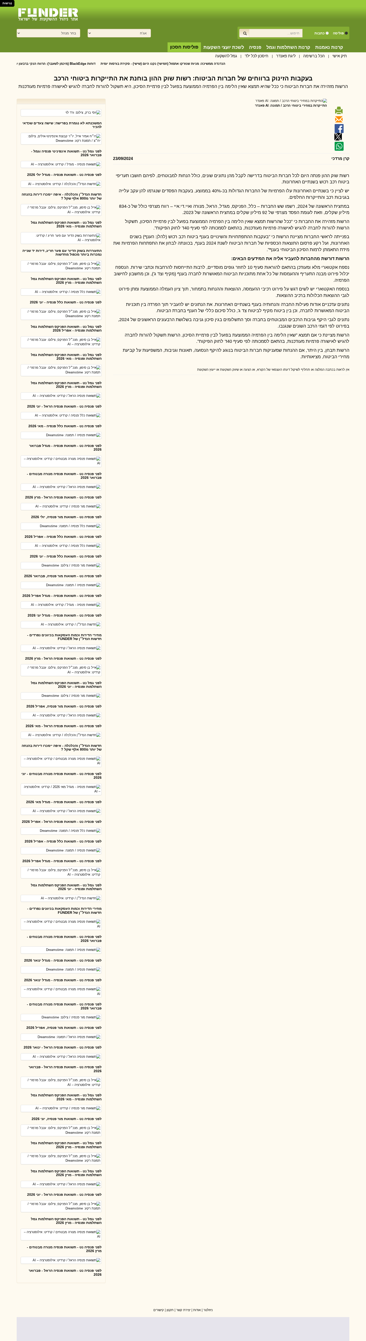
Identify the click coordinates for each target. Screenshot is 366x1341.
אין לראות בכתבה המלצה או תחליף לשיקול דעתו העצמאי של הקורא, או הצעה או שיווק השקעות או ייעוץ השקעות (273, 369)
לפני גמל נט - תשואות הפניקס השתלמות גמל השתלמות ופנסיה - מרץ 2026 (66, 280)
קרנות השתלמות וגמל (288, 47)
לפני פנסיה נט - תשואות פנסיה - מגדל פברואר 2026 (65, 447)
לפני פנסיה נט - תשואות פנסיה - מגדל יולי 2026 (64, 175)
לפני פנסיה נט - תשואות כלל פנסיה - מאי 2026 (65, 426)
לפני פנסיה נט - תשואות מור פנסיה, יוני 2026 (67, 1119)
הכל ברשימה (314, 56)
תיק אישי (339, 56)
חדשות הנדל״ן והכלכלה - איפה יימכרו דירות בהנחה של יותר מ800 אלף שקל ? (62, 196)
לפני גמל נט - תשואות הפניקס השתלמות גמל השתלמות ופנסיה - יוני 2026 (66, 685)
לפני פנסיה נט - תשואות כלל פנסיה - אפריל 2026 (63, 537)
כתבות (319, 33)
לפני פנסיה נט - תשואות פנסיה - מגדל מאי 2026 (64, 802)
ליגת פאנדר (286, 56)
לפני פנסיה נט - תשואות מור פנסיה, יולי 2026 (66, 517)
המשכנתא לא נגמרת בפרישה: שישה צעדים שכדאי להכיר (62, 125)
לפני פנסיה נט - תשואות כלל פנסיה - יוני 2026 (66, 302)
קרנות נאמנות (329, 47)
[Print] (338, 112)
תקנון (170, 1310)
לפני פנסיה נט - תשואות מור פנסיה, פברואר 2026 (63, 576)
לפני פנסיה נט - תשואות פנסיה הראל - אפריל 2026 (62, 822)
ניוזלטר (208, 1310)
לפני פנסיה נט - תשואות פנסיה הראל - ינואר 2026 (63, 1047)
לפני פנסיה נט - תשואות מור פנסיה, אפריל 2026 (64, 706)
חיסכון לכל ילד (256, 56)
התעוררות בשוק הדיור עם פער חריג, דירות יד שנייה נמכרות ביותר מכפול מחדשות (62, 252)
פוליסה (338, 33)
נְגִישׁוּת (7, 3)
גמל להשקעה (226, 56)
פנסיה (255, 47)
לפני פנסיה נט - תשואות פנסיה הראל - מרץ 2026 (63, 497)
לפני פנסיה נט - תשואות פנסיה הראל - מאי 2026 (64, 726)
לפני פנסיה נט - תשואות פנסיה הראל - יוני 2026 (64, 406)
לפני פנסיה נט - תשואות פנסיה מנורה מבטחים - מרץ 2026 (64, 1249)
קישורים (158, 1310)
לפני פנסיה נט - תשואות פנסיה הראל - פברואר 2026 (65, 1069)
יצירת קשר (183, 1310)
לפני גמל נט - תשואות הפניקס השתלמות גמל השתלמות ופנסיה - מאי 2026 (66, 224)
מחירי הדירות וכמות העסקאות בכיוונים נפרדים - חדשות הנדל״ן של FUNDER (64, 637)
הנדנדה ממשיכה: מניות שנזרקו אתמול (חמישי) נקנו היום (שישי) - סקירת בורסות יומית (192, 64)
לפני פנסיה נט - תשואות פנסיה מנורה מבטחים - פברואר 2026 (64, 476)
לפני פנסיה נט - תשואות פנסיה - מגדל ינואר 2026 (63, 960)
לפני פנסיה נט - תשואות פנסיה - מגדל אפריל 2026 (62, 596)
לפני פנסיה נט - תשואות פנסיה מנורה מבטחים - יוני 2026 (61, 775)
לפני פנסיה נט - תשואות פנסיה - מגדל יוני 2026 (65, 615)
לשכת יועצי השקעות (223, 47)
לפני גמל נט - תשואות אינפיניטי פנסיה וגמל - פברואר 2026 (66, 153)
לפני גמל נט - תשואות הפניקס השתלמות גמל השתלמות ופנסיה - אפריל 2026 (66, 328)
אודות (197, 1310)
